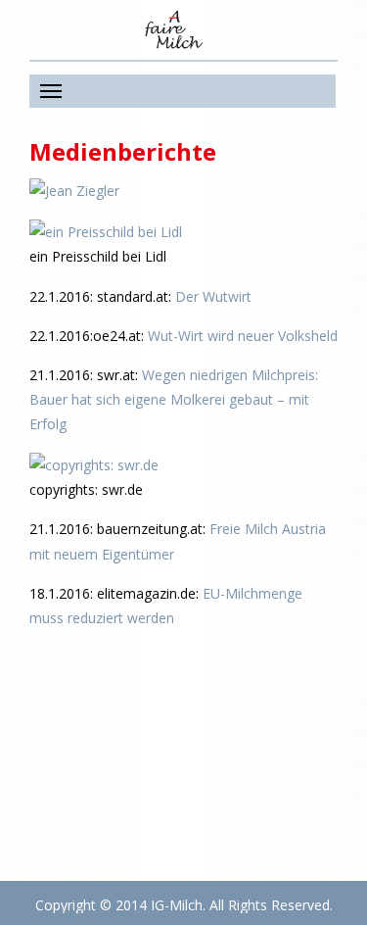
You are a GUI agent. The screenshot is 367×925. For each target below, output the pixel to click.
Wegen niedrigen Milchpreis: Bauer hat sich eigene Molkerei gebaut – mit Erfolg (173, 399)
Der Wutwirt (213, 296)
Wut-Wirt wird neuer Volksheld (243, 335)
